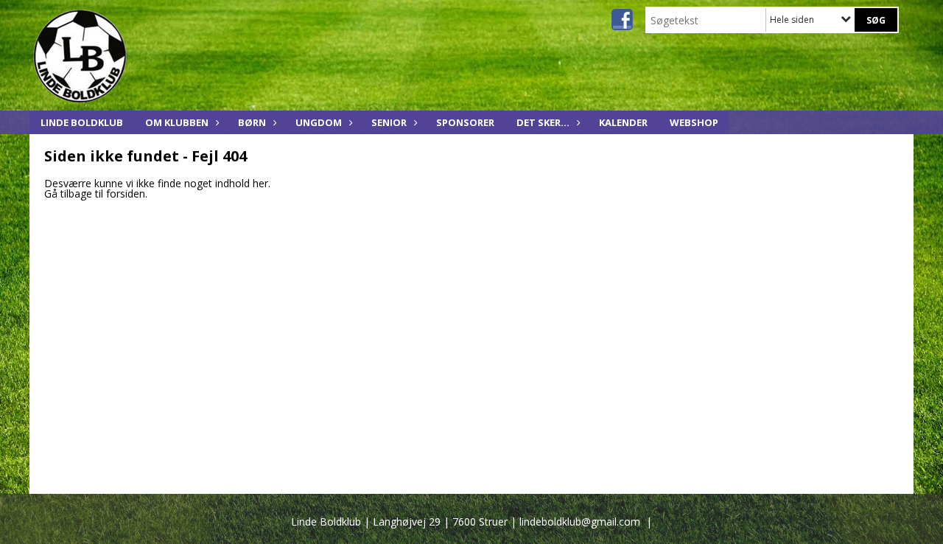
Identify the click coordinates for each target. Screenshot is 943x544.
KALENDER (623, 122)
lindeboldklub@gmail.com (579, 522)
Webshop (694, 122)
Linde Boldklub (82, 122)
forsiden (125, 193)
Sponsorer (465, 122)
